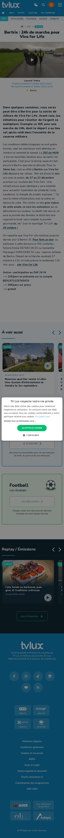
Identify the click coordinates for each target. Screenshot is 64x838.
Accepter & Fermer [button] (32, 428)
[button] (32, 421)
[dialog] (32, 419)
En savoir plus (42, 416)
